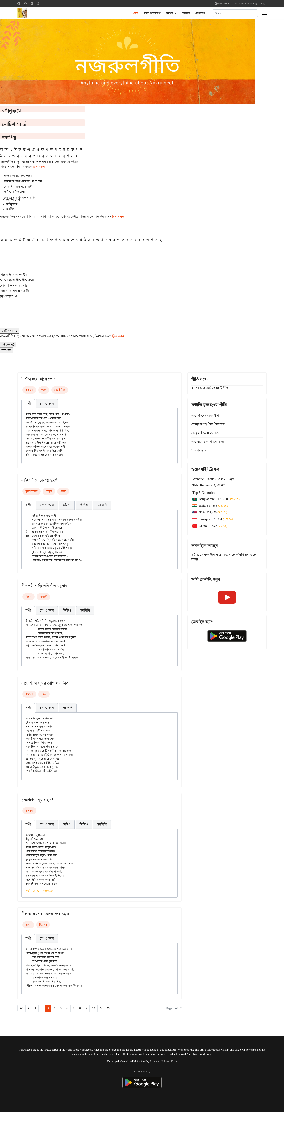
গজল (43, 390)
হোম (135, 13)
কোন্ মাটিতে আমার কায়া (14, 285)
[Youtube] (25, 3)
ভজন (44, 694)
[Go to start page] (21, 1008)
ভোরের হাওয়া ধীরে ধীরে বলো (17, 280)
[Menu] (264, 13)
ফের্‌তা (49, 491)
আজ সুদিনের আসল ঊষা (13, 275)
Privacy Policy (142, 1071)
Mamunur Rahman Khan (163, 1061)
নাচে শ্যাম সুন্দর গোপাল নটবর (44, 683)
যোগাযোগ (200, 13)
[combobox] (235, 13)
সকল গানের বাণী (152, 13)
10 (93, 1008)
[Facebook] (18, 3)
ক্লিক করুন (39, 167)
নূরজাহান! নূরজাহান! (37, 800)
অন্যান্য (169, 13)
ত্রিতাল (28, 596)
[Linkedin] (32, 3)
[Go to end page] (108, 1008)
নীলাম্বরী (43, 596)
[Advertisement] (95, 1129)
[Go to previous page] (28, 1008)
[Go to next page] (100, 1008)
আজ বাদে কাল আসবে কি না (16, 291)
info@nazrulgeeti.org (253, 3)
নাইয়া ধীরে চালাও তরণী (40, 480)
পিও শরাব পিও (8, 296)
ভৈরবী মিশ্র (59, 390)
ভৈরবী (63, 491)
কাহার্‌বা (29, 390)
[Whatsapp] (38, 3)
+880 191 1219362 (227, 3)
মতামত (186, 13)
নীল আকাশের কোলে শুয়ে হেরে (45, 914)
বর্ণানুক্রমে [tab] (11, 204)
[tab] (28, 403)
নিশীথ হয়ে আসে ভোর (38, 379)
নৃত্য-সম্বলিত (31, 491)
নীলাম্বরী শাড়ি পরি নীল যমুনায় (44, 586)
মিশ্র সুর (43, 924)
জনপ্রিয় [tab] (10, 209)
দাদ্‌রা (28, 924)
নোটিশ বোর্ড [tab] (13, 200)
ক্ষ (51, 149)
